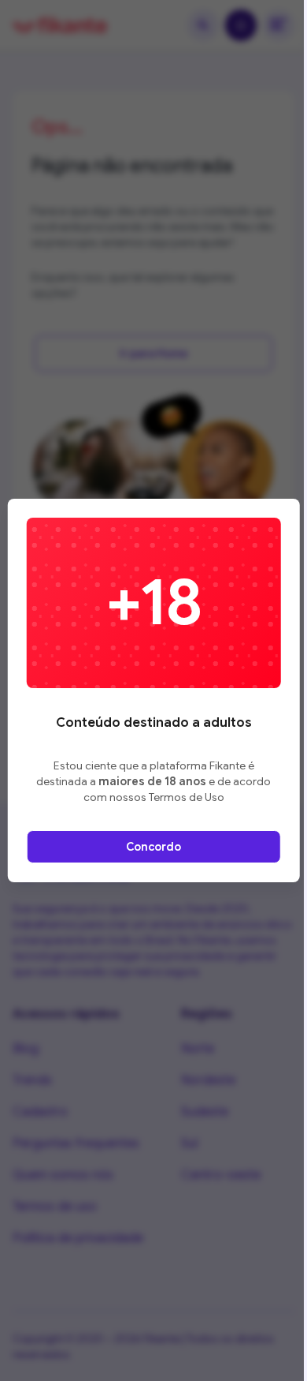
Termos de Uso (186, 797)
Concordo (153, 847)
